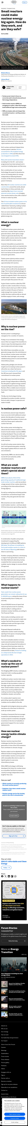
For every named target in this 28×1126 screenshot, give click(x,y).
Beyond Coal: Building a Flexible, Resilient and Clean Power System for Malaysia (17, 985)
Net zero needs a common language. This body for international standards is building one (15, 1008)
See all (24, 954)
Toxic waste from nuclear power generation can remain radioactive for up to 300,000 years (14, 594)
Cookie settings (14, 1122)
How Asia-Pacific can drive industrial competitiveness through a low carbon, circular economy (16, 1015)
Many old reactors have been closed (12, 160)
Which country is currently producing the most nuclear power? (14, 784)
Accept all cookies (15, 1118)
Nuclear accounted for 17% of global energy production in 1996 (12, 151)
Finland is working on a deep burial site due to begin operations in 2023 (13, 653)
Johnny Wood (5, 79)
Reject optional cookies (14, 1114)
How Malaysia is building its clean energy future (12, 974)
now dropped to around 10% (10, 156)
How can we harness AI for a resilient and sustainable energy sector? (17, 1000)
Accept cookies (14, 815)
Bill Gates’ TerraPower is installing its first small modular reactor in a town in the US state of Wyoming (13, 547)
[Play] (3, 87)
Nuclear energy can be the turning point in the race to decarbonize (13, 794)
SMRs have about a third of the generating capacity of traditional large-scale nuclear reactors (13, 480)
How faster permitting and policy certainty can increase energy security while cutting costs (17, 992)
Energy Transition (8, 8)
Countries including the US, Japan (11, 371)
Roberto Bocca (5, 73)
